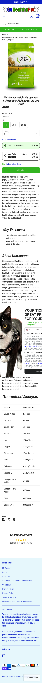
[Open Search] (4, 23)
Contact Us (6, 584)
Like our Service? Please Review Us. (17, 601)
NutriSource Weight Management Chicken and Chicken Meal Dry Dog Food (19, 38)
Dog (7, 116)
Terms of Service (9, 597)
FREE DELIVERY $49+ (20, 2)
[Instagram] (3, 655)
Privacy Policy (8, 588)
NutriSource (8, 113)
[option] (21, 67)
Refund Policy (8, 593)
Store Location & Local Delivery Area (17, 580)
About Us (6, 576)
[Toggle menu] (3, 16)
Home (4, 35)
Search (5, 572)
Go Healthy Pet (18, 677)
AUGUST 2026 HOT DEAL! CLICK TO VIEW (21, 29)
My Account (7, 568)
